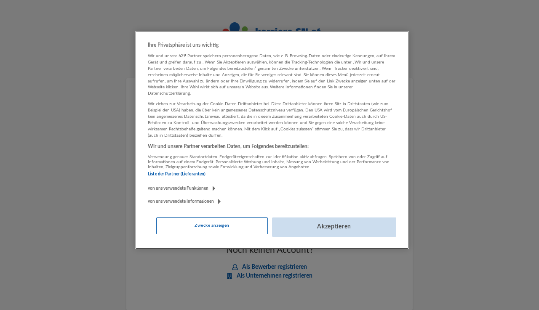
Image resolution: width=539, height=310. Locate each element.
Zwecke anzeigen (212, 225)
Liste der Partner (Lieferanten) (176, 174)
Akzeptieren (334, 227)
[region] (272, 140)
